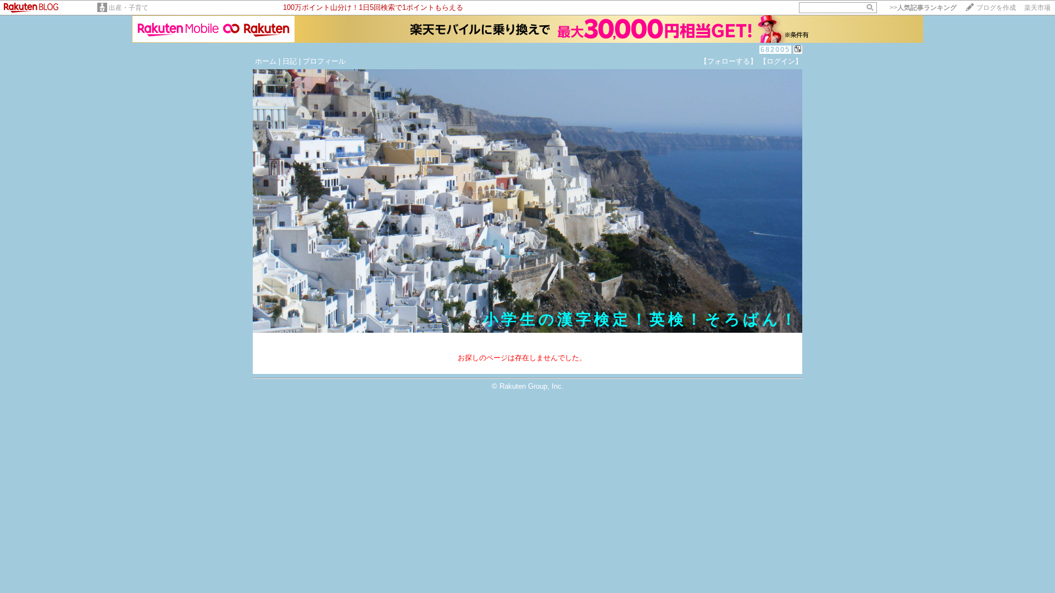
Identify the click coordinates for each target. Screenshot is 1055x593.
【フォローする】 (728, 61)
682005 (775, 50)
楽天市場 (1037, 8)
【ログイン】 (780, 61)
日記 (289, 61)
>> (923, 8)
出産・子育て (128, 8)
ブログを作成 (996, 8)
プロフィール (324, 61)
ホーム (265, 61)
